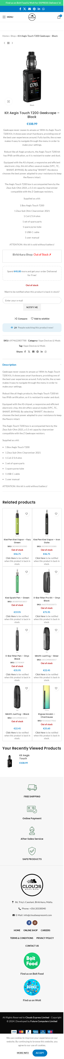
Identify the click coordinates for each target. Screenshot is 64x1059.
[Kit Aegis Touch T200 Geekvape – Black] (9, 761)
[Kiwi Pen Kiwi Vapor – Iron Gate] (47, 523)
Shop (13, 35)
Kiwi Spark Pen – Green (17, 597)
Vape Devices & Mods (49, 340)
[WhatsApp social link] (43, 8)
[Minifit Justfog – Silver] (47, 639)
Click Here (11, 558)
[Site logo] (32, 16)
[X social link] (24, 8)
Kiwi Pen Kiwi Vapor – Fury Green (17, 541)
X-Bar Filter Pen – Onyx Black (17, 657)
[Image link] (32, 884)
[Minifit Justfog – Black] (17, 697)
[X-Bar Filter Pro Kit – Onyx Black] (47, 581)
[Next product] (12, 43)
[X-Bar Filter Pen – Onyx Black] (17, 639)
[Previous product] (4, 43)
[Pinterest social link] (34, 8)
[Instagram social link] (34, 922)
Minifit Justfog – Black (17, 714)
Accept (40, 1053)
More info (23, 1053)
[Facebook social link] (20, 8)
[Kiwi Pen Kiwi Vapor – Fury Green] (17, 523)
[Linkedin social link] (39, 8)
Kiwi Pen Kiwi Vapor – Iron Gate (46, 541)
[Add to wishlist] (27, 514)
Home (5, 35)
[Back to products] (8, 43)
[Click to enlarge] (8, 101)
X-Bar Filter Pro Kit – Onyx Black (46, 599)
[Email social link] (29, 8)
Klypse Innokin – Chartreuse (46, 715)
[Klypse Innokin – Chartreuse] (47, 697)
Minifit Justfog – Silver (47, 655)
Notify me (32, 307)
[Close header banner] (60, 3)
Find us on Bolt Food (32, 973)
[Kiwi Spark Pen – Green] (17, 581)
